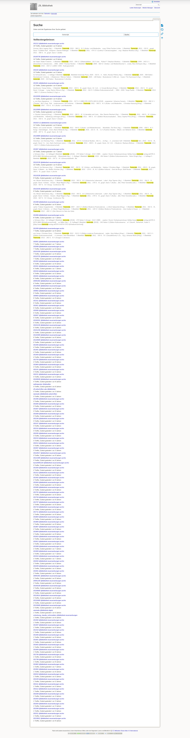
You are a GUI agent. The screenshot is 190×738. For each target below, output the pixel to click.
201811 (35, 305)
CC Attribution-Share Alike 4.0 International (125, 731)
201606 (36, 404)
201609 (36, 649)
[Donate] (81, 733)
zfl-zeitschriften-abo (40, 389)
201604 (36, 482)
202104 (36, 271)
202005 (36, 310)
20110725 (36, 256)
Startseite (47, 13)
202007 (36, 315)
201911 (35, 266)
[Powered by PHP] (90, 733)
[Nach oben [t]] (162, 38)
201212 (36, 43)
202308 (36, 708)
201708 (36, 659)
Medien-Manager (147, 8)
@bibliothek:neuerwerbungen (67, 615)
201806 (36, 522)
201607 (36, 409)
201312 (36, 472)
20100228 (36, 586)
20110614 (36, 595)
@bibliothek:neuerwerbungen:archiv (51, 43)
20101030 (36, 251)
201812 (36, 541)
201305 (36, 345)
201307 (36, 625)
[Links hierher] (162, 34)
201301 (36, 83)
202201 (36, 276)
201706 (36, 654)
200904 (36, 296)
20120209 (36, 96)
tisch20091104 (38, 463)
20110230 (36, 189)
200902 (36, 291)
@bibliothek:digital (46, 610)
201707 (36, 502)
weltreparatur (38, 384)
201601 (36, 640)
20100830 (36, 590)
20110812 (36, 718)
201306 (36, 399)
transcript (54, 13)
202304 (36, 704)
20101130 (36, 325)
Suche (159, 4)
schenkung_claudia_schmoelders (45, 615)
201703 (36, 359)
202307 (36, 448)
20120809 (36, 136)
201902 (36, 669)
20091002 (36, 281)
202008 (36, 246)
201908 (36, 546)
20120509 (36, 340)
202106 (36, 418)
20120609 (36, 605)
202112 (35, 689)
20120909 (36, 109)
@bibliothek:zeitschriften (48, 394)
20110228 (36, 175)
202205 (36, 433)
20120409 (36, 600)
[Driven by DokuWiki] (117, 733)
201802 (36, 664)
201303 (36, 261)
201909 (36, 551)
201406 (36, 635)
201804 (36, 364)
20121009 (36, 458)
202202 (36, 561)
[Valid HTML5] (99, 733)
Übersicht (157, 8)
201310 (36, 630)
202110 (35, 428)
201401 (36, 350)
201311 (35, 301)
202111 (35, 684)
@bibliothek (51, 389)
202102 (36, 70)
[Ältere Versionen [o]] (162, 29)
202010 (36, 674)
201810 (36, 536)
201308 (36, 202)
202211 (35, 374)
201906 (36, 215)
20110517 (36, 453)
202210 (36, 438)
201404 (36, 355)
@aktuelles (47, 384)
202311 (35, 713)
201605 (36, 487)
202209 (36, 566)
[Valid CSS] (108, 733)
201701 (36, 492)
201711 (35, 512)
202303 (36, 699)
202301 (36, 571)
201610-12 (37, 123)
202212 (36, 443)
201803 (36, 517)
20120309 (36, 335)
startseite (36, 394)
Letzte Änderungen (135, 8)
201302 (36, 620)
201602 (36, 644)
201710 (36, 507)
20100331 (36, 320)
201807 (36, 527)
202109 (36, 679)
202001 (36, 241)
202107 (36, 423)
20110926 (36, 286)
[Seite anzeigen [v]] (162, 25)
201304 (36, 468)
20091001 (36, 576)
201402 (36, 477)
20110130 (36, 162)
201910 (36, 556)
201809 (36, 531)
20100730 (36, 57)
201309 (36, 228)
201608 (36, 414)
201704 (36, 497)
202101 (36, 369)
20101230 (36, 330)
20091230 (36, 581)
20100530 (36, 379)
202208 (36, 694)
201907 (36, 149)
